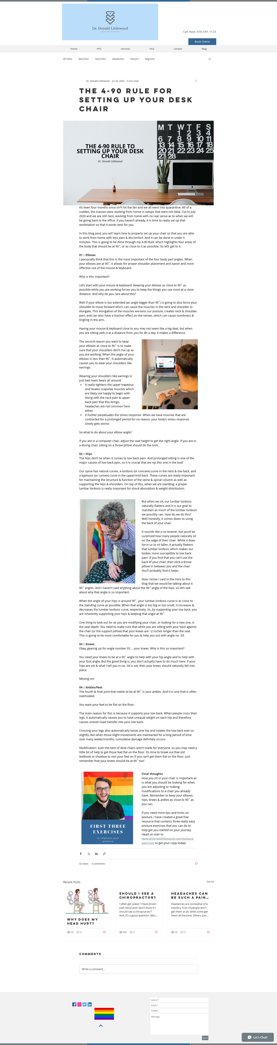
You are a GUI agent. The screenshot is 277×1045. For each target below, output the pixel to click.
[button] (209, 59)
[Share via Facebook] (80, 853)
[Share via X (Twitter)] (88, 853)
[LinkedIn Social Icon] (90, 1004)
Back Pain (84, 58)
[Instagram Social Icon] (79, 1004)
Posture (134, 58)
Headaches (118, 58)
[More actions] (196, 81)
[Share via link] (104, 853)
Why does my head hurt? (82, 921)
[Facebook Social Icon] (74, 1004)
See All (210, 881)
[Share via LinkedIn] (96, 853)
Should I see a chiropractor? (137, 895)
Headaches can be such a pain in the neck (189, 895)
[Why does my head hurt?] (86, 901)
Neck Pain (100, 58)
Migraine (150, 58)
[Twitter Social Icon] (85, 1004)
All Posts (67, 58)
